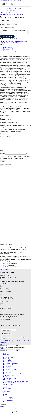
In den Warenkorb (7, 36)
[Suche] (29, 4)
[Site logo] (15, 4)
